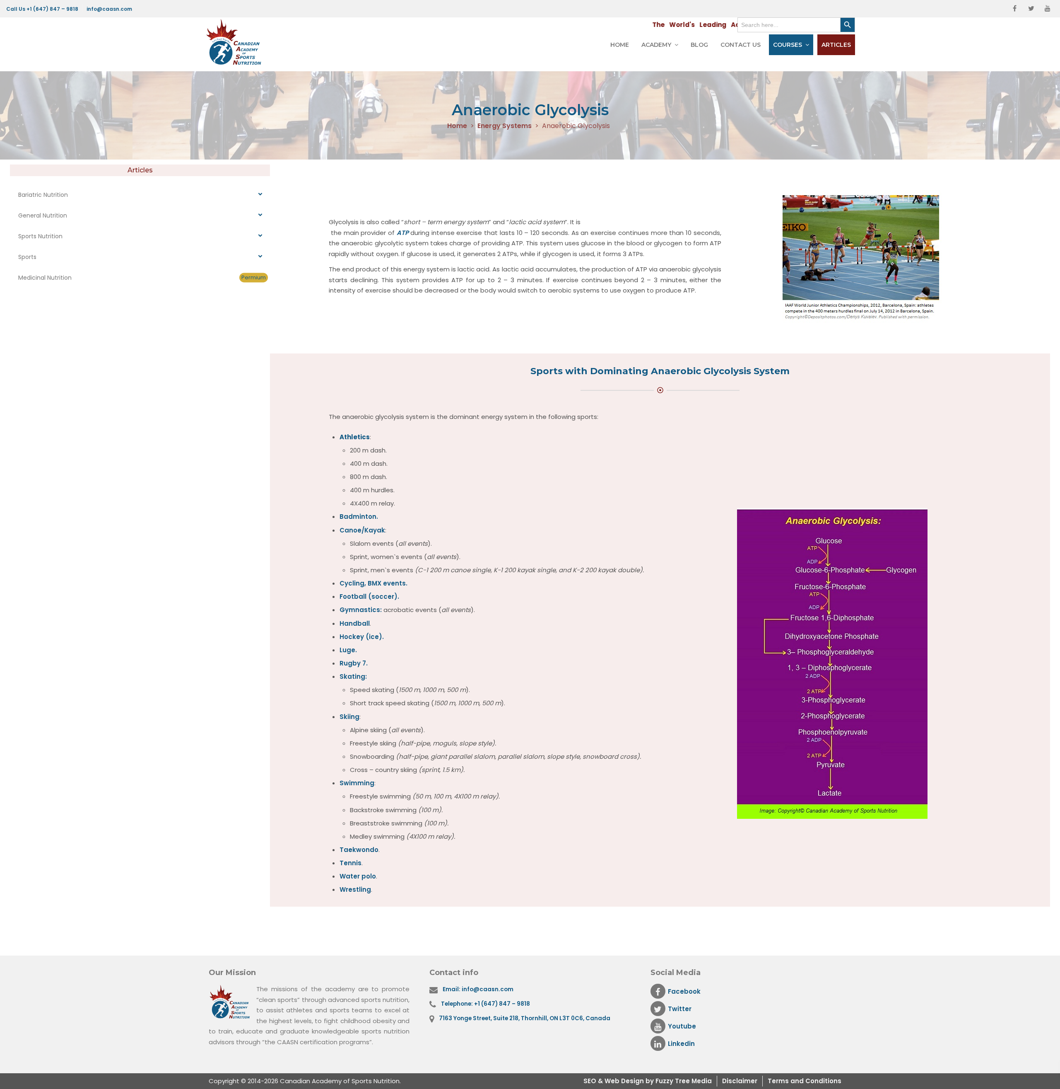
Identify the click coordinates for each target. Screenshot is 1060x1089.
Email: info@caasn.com (478, 989)
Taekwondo (359, 849)
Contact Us (740, 44)
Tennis (350, 863)
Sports (27, 257)
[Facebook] (1014, 8)
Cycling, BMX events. (373, 583)
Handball (355, 623)
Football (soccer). (369, 596)
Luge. (348, 650)
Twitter (679, 1008)
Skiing (349, 716)
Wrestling (355, 889)
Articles (836, 44)
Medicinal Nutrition (142, 277)
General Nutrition (42, 215)
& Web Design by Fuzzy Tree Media (655, 1081)
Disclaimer (739, 1081)
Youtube (682, 1026)
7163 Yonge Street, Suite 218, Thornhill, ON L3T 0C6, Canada (524, 1018)
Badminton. (359, 516)
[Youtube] (1047, 8)
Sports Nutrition (40, 236)
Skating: (353, 676)
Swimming (357, 783)
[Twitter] (1031, 8)
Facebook (684, 991)
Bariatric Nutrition (43, 195)
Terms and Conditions (804, 1081)
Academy (656, 44)
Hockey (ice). (362, 636)
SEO (590, 1081)
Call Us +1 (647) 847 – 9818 (42, 8)
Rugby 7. (354, 663)
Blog (699, 44)
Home (619, 44)
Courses (787, 44)
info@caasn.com (109, 8)
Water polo (358, 876)
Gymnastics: (361, 609)
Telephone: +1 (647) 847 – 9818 (485, 1004)
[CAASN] (236, 42)
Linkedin (681, 1043)
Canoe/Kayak (362, 530)
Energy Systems (504, 126)
